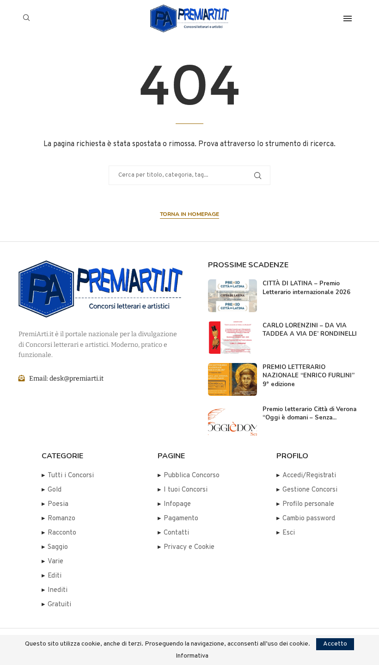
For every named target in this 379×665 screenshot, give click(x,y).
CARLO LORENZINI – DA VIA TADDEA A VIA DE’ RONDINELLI (310, 329)
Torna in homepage (189, 214)
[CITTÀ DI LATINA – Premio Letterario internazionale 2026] (232, 295)
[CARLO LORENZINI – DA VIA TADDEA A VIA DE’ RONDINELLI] (232, 337)
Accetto (335, 644)
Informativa (192, 656)
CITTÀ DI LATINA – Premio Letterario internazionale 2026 (306, 287)
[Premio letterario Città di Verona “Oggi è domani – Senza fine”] (232, 421)
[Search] (26, 18)
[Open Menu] (347, 18)
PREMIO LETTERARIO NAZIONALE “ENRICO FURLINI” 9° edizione (309, 375)
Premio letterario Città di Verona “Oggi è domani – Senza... (309, 413)
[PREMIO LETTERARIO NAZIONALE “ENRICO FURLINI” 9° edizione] (232, 379)
